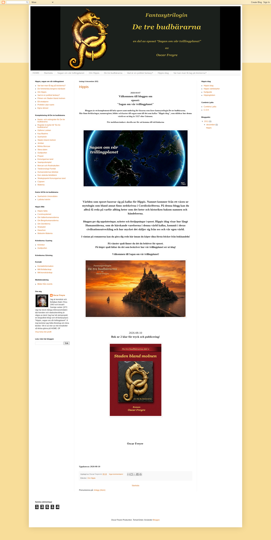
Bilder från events (44, 284)
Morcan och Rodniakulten (48, 166)
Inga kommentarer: (116, 474)
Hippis (84, 87)
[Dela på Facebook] (137, 474)
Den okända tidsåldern (47, 175)
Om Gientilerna (43, 224)
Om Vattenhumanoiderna (48, 217)
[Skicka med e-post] (128, 474)
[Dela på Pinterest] (140, 474)
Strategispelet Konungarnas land (51, 178)
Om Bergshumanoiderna (47, 220)
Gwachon (41, 230)
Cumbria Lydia (210, 107)
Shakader (41, 227)
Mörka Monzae (43, 146)
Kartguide (208, 92)
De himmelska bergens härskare (51, 89)
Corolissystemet (44, 214)
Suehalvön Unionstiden (47, 196)
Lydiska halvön (43, 199)
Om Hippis (94, 73)
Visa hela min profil (43, 332)
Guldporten (42, 153)
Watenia (41, 185)
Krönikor (41, 245)
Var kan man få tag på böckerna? (190, 73)
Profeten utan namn (45, 105)
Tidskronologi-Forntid (46, 169)
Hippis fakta (42, 211)
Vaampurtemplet (44, 162)
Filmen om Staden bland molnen (51, 98)
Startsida (48, 73)
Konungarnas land (45, 159)
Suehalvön (42, 137)
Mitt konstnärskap (44, 272)
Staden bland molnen (46, 140)
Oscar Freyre (59, 295)
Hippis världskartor (212, 89)
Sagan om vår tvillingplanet (70, 73)
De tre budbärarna (113, 73)
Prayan (40, 156)
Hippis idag (163, 73)
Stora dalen (42, 150)
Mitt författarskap (44, 269)
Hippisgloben (209, 95)
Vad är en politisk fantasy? (140, 73)
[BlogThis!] (131, 474)
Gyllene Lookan (44, 130)
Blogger (156, 520)
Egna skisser (42, 108)
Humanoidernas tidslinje (47, 172)
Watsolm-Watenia (45, 233)
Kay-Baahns (42, 134)
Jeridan (40, 143)
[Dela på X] (134, 474)
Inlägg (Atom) (99, 490)
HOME (36, 73)
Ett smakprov (42, 102)
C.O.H (206, 110)
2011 (206, 121)
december (210, 125)
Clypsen (41, 182)
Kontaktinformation (45, 266)
